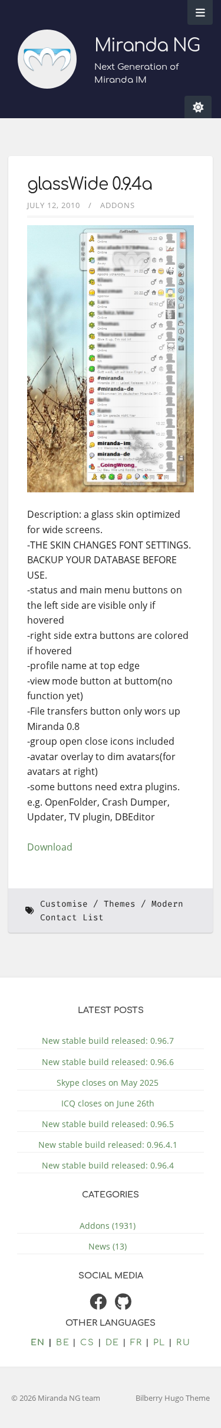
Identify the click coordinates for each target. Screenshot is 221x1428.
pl (159, 1342)
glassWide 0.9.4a (89, 184)
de (112, 1342)
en (38, 1342)
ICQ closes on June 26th (107, 1103)
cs (87, 1342)
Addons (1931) (108, 1225)
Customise (64, 904)
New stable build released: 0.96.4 (108, 1165)
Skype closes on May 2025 (108, 1082)
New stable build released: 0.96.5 (108, 1124)
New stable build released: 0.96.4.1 (107, 1144)
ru (183, 1342)
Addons (117, 205)
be (63, 1342)
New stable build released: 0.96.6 (108, 1061)
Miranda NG (147, 46)
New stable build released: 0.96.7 (108, 1040)
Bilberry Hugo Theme (173, 1398)
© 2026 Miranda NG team (55, 1398)
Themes (120, 904)
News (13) (107, 1246)
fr (136, 1342)
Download (49, 846)
